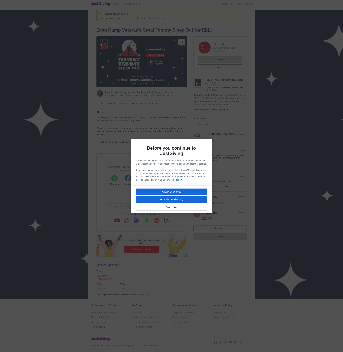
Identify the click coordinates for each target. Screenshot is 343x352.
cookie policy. (175, 180)
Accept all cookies (171, 191)
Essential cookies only (171, 199)
